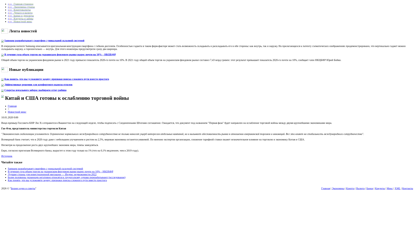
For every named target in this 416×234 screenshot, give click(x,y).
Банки (369, 188)
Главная (12, 106)
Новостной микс (17, 111)
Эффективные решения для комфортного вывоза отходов (38, 84)
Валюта (360, 188)
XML (397, 188)
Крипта (350, 188)
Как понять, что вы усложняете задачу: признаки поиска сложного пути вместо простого (56, 79)
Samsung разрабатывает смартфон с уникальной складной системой (44, 40)
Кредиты (380, 188)
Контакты (407, 188)
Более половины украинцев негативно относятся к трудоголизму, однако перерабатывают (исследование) (66, 177)
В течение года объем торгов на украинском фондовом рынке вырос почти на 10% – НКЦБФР (60, 54)
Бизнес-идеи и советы (23, 188)
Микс (390, 188)
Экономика (338, 188)
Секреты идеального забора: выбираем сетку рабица (35, 90)
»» (20, 4)
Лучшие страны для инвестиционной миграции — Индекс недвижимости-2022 (52, 174)
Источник (6, 156)
